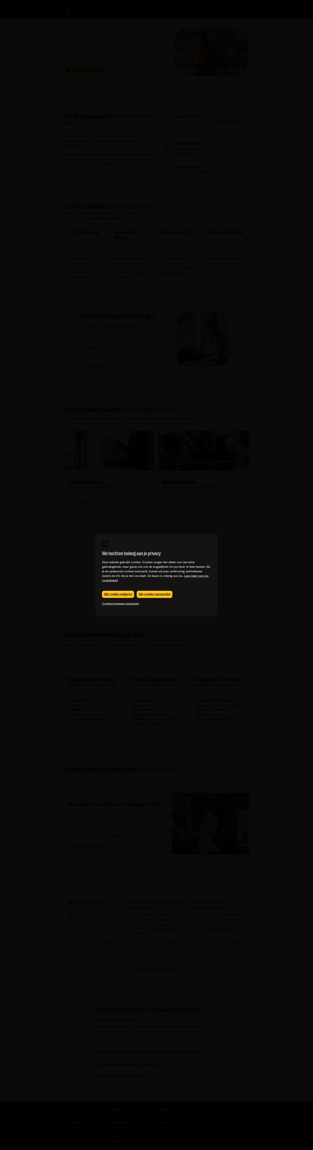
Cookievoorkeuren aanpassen (120, 603)
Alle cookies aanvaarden (155, 594)
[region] (157, 575)
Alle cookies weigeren (118, 594)
